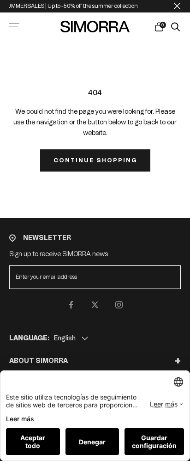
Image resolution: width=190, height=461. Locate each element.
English (65, 338)
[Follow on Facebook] (71, 304)
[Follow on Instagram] (119, 304)
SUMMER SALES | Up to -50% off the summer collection (68, 6)
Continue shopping (95, 160)
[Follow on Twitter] (95, 304)
